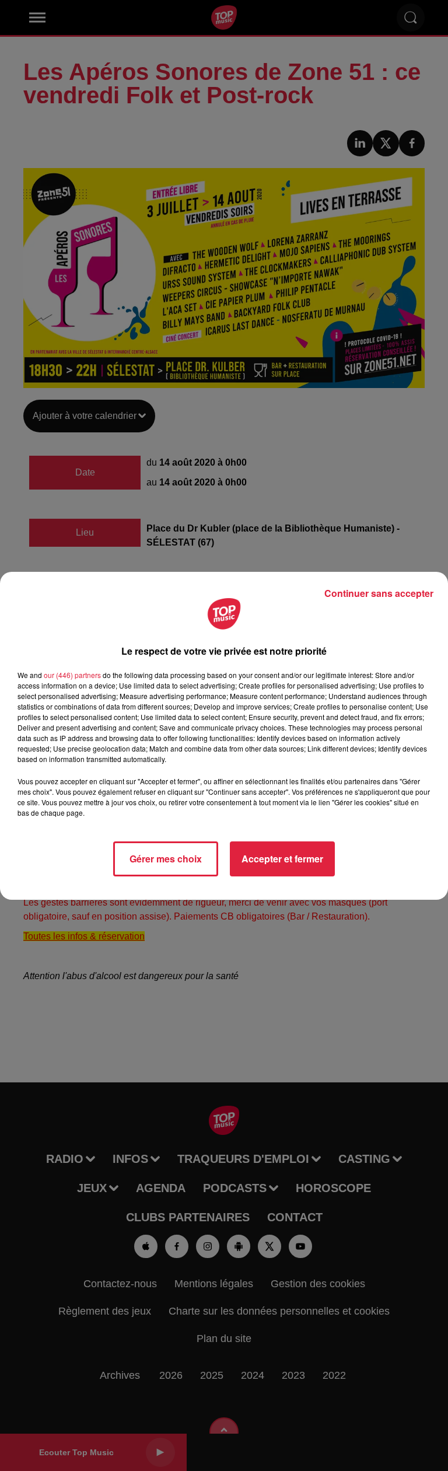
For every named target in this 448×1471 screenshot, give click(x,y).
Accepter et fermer (282, 858)
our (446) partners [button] (72, 675)
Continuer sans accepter (378, 593)
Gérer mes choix (166, 858)
